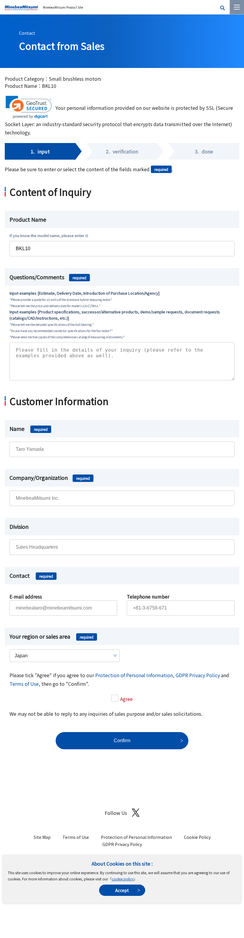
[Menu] (237, 7)
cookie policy (123, 878)
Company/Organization (50, 477)
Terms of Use (24, 683)
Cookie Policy (197, 837)
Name (29, 428)
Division (19, 526)
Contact (27, 33)
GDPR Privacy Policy (198, 675)
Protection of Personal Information (134, 675)
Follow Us (116, 812)
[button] (29, 107)
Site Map (42, 837)
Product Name (28, 219)
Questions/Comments (48, 277)
